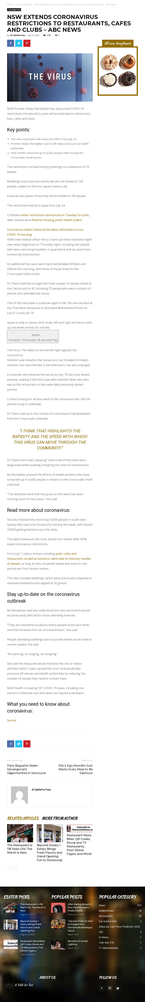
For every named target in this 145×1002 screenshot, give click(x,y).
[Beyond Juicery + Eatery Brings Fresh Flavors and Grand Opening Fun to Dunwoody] (50, 833)
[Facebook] (102, 988)
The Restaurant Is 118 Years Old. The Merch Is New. (19, 849)
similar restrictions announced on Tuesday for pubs (54, 215)
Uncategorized (24, 4)
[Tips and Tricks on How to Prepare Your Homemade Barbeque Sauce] (58, 924)
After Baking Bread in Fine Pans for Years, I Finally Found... (79, 907)
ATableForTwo (17, 35)
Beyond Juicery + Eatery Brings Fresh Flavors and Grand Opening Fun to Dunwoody (49, 853)
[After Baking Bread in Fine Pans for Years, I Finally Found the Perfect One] (58, 908)
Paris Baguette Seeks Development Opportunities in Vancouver (26, 769)
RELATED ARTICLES (22, 818)
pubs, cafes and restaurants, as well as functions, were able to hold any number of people (49, 559)
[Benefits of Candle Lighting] (58, 945)
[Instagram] (110, 988)
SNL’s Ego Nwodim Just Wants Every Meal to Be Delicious (75, 769)
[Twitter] (118, 988)
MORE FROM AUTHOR (59, 818)
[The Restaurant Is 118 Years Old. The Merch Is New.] (20, 833)
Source (11, 720)
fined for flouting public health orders (57, 220)
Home (10, 4)
